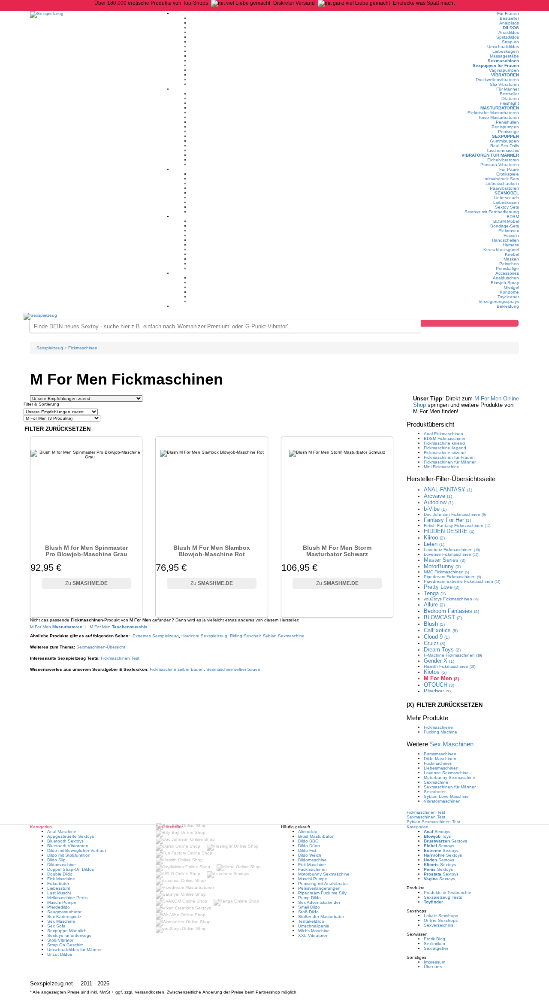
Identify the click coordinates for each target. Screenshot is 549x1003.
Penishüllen (507, 122)
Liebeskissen (506, 202)
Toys (437, 836)
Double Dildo (59, 874)
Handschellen (505, 240)
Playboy (437, 691)
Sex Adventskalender (319, 902)
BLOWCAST (443, 617)
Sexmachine (436, 782)
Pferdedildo (58, 907)
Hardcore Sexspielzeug (204, 635)
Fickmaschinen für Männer (450, 462)
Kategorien (417, 826)
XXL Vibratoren (313, 935)
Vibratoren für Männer (490, 155)
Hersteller (451, 478)
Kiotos (435, 672)
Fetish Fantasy (457, 525)
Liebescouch (506, 197)
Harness (511, 244)
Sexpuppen (505, 136)
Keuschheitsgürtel (501, 249)
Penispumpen (505, 126)
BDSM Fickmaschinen (445, 438)
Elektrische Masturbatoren (493, 112)
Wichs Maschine (314, 930)
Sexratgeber (436, 948)
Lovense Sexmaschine (446, 772)
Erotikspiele (507, 174)
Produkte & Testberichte (447, 892)
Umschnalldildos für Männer (74, 949)
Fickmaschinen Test (120, 658)
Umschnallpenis (313, 926)
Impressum (434, 962)
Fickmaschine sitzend (445, 452)
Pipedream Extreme (462, 581)
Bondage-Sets (504, 226)
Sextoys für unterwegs (69, 935)
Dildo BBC (308, 841)
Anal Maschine (61, 831)
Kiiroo (434, 537)
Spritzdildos (507, 37)
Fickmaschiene (438, 727)
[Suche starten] (470, 323)
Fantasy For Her (447, 520)
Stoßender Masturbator (321, 916)
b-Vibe (435, 509)
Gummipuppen (504, 141)
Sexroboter (435, 791)
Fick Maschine (61, 878)
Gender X (439, 661)
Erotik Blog (434, 938)
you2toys (452, 599)
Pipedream (452, 576)
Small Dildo (309, 907)
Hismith (450, 666)
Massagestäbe (504, 56)
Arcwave (438, 496)
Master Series (444, 560)
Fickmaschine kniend (444, 443)
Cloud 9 (436, 636)
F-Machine (453, 655)
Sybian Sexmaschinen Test (433, 821)
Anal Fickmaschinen (443, 433)
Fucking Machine (440, 732)
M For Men (56, 626)
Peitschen (509, 263)
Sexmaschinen (503, 60)
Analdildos (508, 32)
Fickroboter (58, 883)
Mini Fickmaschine (441, 466)
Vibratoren (505, 75)
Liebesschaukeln (502, 183)
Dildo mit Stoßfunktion (68, 855)
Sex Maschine (61, 921)
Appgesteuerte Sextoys (70, 836)
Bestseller (509, 18)
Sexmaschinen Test (426, 817)
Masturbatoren (499, 108)
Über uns (433, 966)
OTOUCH (439, 685)
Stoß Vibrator (60, 940)
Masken (511, 259)
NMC (446, 572)
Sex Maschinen (452, 744)
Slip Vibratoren (504, 84)
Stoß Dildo (308, 911)
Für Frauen (508, 13)
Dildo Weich (309, 855)
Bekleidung (508, 306)
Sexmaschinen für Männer (450, 787)
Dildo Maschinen (440, 758)
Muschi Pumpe (61, 902)
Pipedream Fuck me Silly (322, 893)
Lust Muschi (59, 893)
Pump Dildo (309, 897)
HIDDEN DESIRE (449, 531)
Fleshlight (509, 103)
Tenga (435, 593)
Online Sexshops (441, 920)
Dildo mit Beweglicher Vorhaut (76, 850)
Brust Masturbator (315, 836)
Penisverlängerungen (319, 888)
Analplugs (509, 23)
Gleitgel (511, 287)
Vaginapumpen (504, 70)
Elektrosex (508, 230)
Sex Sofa (56, 926)
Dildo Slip (56, 860)
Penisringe (508, 131)
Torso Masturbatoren (498, 117)
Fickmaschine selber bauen (177, 669)
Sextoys (437, 831)
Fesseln (511, 235)
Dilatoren (510, 98)
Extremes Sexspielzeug (156, 635)
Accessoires (507, 273)
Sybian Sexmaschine (284, 635)
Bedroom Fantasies (451, 611)
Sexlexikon (434, 943)
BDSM (513, 216)
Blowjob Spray (505, 282)
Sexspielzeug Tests (443, 897)
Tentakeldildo (311, 921)
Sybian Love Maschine (446, 796)
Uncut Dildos (59, 954)
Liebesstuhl (58, 888)
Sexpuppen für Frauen (496, 65)
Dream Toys (442, 649)
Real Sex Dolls (504, 145)
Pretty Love (441, 587)
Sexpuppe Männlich (67, 930)
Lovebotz (452, 549)
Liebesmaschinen (441, 768)
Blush (434, 624)
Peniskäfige (507, 268)
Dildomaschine (61, 864)
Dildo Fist (307, 850)
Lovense (451, 554)
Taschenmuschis (502, 150)
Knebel (512, 254)
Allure (434, 604)
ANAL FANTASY (448, 489)
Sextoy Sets (507, 207)
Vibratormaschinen (442, 801)
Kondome (509, 292)
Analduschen (506, 278)
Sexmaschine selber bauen (233, 669)
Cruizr (434, 643)
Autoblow (438, 502)
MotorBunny (442, 566)
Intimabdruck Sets (501, 178)
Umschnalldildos (503, 46)
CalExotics (441, 630)
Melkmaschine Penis (67, 897)
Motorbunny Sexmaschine (449, 777)
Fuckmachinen (438, 763)
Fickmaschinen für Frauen (449, 457)
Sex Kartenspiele (64, 916)
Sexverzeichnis (438, 925)
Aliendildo (307, 831)
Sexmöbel (507, 193)
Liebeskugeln (505, 51)
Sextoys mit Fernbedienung (492, 211)
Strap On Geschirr (65, 944)
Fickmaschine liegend (445, 447)
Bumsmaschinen (440, 753)
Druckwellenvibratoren (497, 79)
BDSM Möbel (506, 221)
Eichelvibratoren (503, 160)
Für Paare (509, 169)
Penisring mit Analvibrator (323, 883)
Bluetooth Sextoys (65, 841)
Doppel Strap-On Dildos (70, 869)
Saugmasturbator (64, 911)
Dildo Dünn (309, 845)
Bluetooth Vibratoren (67, 845)
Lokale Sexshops (441, 915)
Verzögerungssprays (499, 301)
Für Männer (507, 89)
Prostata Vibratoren (499, 164)
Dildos (511, 27)
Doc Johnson (455, 514)
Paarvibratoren (504, 188)
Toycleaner (508, 296)
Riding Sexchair (245, 635)
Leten (434, 544)
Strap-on (510, 41)
